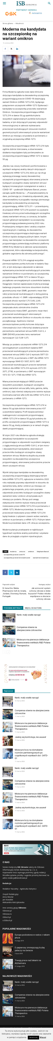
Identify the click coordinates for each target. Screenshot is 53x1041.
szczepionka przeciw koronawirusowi (17, 558)
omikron (31, 551)
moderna (13, 551)
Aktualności (19, 23)
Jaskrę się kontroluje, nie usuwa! (30, 737)
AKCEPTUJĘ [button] (33, 1037)
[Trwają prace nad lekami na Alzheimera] (8, 964)
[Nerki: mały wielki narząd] (9, 617)
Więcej (43, 1037)
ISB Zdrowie (22, 867)
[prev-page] (4, 652)
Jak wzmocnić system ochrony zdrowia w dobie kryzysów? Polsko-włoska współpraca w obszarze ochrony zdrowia (39, 593)
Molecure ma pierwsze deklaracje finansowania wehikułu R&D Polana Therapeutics (33, 642)
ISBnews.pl (7, 910)
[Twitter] (11, 48)
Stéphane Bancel (43, 551)
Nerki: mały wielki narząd (29, 614)
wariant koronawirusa (40, 558)
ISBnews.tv (7, 914)
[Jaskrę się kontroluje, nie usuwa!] (8, 741)
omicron (22, 551)
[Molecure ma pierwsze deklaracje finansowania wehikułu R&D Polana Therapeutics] (9, 642)
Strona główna (8, 23)
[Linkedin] (17, 48)
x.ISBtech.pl (7, 920)
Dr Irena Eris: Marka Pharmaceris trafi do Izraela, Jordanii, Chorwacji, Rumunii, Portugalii (14, 592)
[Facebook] (5, 48)
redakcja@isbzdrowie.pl (17, 878)
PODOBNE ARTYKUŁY (13, 608)
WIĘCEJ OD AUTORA (33, 608)
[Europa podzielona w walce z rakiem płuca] (8, 938)
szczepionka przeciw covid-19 (14, 555)
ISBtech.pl (7, 917)
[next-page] (8, 652)
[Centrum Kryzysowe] (26, 683)
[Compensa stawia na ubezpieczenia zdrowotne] (9, 630)
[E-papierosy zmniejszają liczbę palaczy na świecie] (8, 951)
